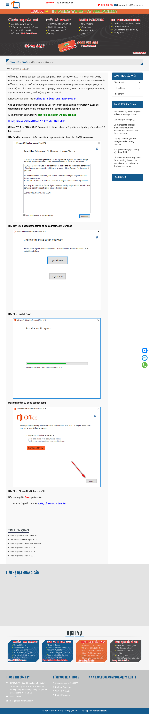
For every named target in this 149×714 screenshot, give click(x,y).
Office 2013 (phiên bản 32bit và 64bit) (56, 98)
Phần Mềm (119, 94)
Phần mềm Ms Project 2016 (23, 551)
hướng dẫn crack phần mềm (52, 503)
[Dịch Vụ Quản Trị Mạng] (23, 651)
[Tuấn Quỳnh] (15, 5)
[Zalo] (145, 358)
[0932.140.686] (144, 365)
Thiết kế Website (62, 691)
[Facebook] (145, 350)
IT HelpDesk (119, 88)
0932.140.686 (107, 5)
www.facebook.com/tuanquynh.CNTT (112, 677)
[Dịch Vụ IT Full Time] (57, 651)
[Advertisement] (33, 601)
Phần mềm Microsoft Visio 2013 (25, 535)
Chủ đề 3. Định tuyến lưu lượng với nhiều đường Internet (125, 141)
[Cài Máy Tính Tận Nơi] (91, 651)
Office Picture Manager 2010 (23, 540)
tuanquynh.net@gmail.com (121, 5)
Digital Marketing (62, 695)
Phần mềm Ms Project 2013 (23, 556)
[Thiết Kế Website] (125, 651)
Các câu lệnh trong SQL (124, 120)
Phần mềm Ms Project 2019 (23, 548)
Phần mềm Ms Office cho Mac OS (25, 543)
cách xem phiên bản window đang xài (57, 114)
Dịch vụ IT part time (63, 687)
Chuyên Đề (119, 82)
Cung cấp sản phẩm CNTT (66, 683)
